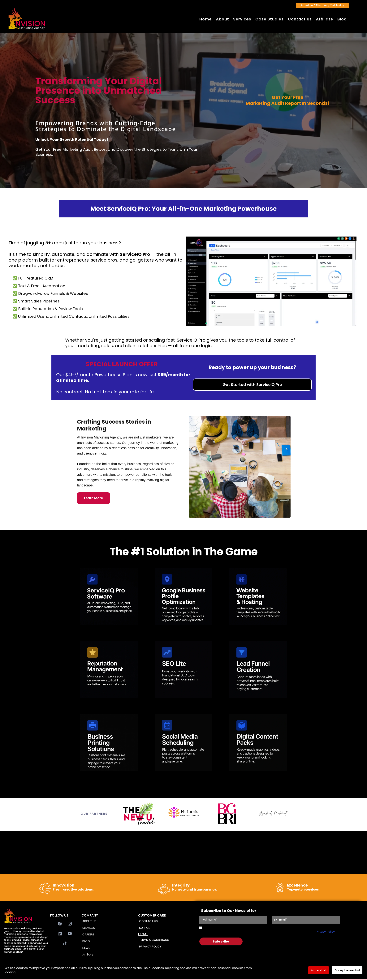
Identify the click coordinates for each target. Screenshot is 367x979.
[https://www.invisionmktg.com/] (27, 19)
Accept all (318, 970)
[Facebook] (60, 924)
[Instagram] (70, 924)
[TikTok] (65, 943)
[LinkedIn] (60, 933)
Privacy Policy (325, 931)
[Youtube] (70, 933)
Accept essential (347, 970)
